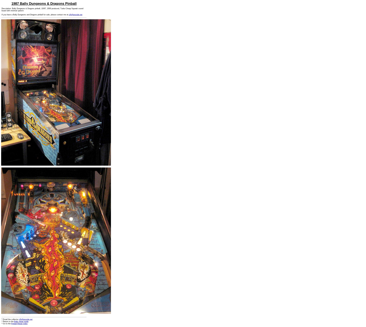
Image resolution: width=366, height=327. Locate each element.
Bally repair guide (21, 321)
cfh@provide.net (75, 15)
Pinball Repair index (19, 324)
